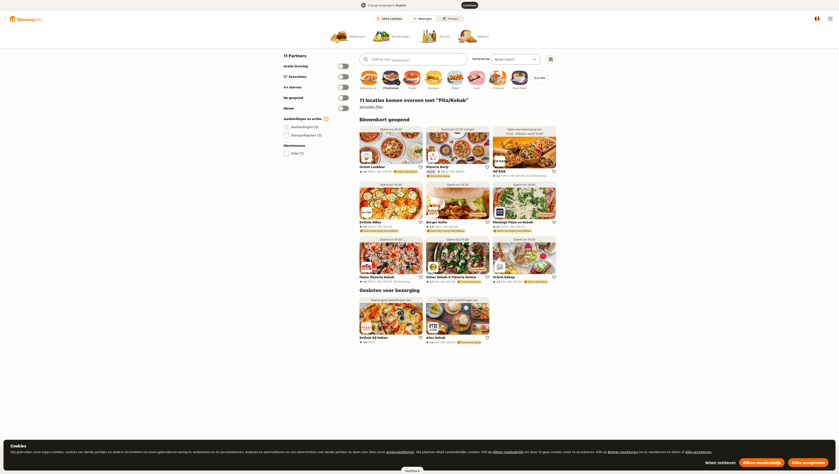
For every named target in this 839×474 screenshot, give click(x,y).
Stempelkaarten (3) (306, 135)
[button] (23, 18)
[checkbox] (369, 80)
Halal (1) (297, 153)
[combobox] (418, 59)
